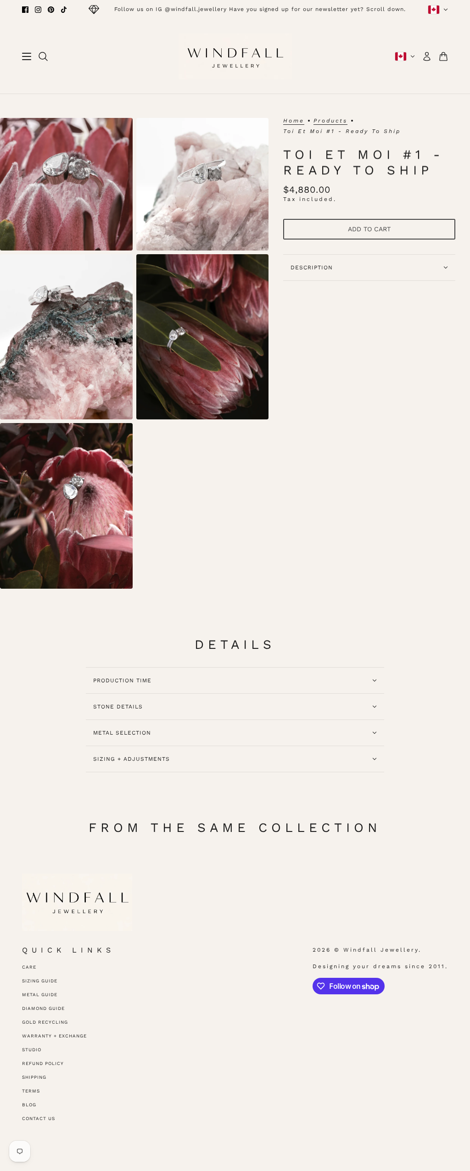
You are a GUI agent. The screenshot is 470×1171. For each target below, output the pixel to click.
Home (293, 121)
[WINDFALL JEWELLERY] (235, 56)
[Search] (43, 56)
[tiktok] (64, 10)
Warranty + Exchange (54, 1035)
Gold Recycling (45, 1022)
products (330, 121)
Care (29, 967)
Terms (31, 1090)
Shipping (34, 1077)
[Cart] (443, 56)
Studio (31, 1049)
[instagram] (38, 10)
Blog (29, 1104)
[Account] (426, 56)
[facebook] (25, 10)
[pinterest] (51, 10)
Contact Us (38, 1118)
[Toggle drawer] (26, 56)
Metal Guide (39, 994)
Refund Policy (43, 1063)
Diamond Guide (43, 1008)
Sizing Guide (39, 980)
